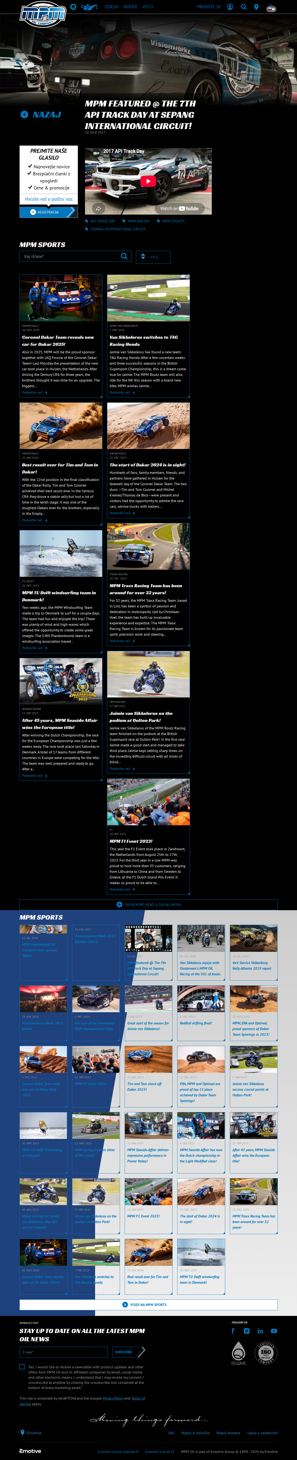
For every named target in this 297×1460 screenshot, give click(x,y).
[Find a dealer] (257, 6)
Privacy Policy (113, 1398)
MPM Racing (139, 221)
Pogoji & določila (195, 1432)
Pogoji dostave (228, 1432)
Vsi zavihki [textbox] (156, 257)
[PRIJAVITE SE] (230, 6)
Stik (171, 1432)
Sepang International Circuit (118, 229)
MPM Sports (173, 221)
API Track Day (103, 221)
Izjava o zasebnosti (262, 1432)
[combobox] (153, 257)
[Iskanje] (244, 6)
